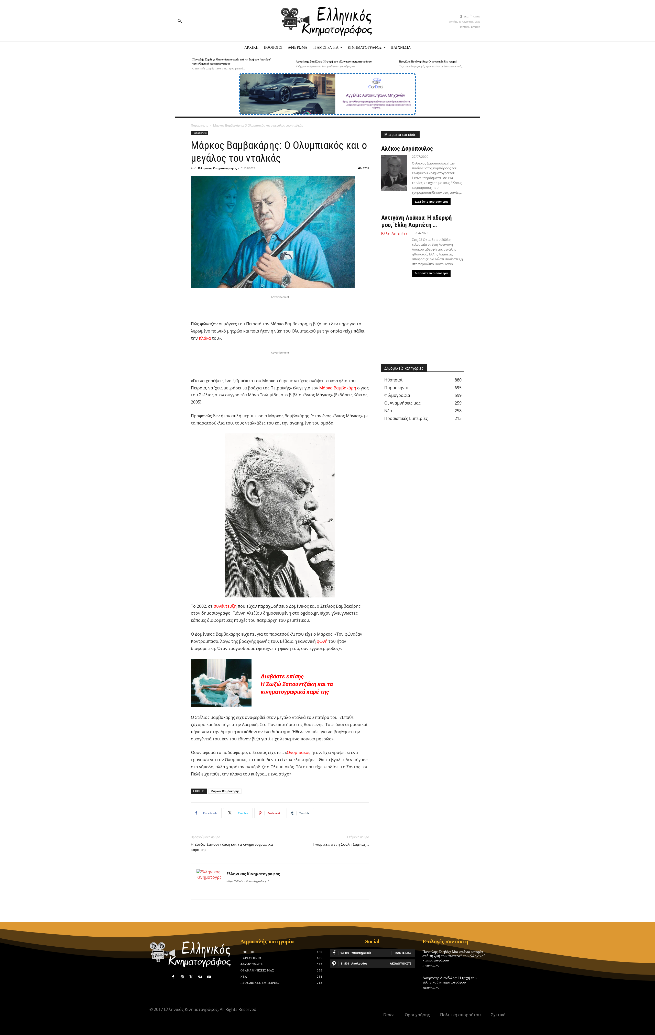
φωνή (322, 641)
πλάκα (205, 338)
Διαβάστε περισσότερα (431, 201)
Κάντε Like (403, 953)
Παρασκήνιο (199, 125)
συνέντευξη (225, 606)
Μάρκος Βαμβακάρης (225, 791)
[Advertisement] (280, 307)
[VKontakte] (200, 977)
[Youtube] (209, 977)
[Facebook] (173, 977)
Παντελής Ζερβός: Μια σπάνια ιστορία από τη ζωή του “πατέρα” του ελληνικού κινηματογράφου (453, 956)
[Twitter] (191, 977)
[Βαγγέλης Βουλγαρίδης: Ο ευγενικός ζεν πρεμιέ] (389, 64)
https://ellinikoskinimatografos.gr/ (247, 881)
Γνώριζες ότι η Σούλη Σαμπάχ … (341, 844)
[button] (179, 20)
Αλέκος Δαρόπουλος (407, 148)
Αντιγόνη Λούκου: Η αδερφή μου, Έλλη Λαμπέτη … (416, 221)
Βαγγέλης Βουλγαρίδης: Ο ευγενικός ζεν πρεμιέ (428, 61)
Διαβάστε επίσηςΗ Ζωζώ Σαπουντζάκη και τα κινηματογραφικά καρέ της (297, 684)
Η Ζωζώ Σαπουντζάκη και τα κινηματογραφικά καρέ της (232, 847)
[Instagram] (182, 977)
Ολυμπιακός (298, 752)
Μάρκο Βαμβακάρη (337, 388)
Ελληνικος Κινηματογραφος (217, 168)
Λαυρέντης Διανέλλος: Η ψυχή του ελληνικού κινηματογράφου (334, 61)
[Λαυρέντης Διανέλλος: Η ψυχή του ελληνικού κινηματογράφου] (285, 64)
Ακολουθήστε (400, 963)
